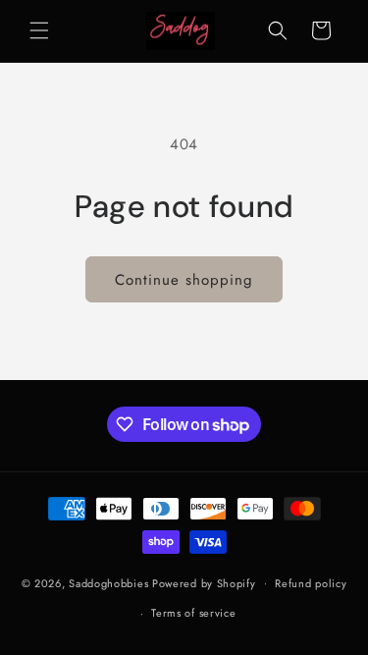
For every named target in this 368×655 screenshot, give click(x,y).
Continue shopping (184, 280)
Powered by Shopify (204, 582)
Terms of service (193, 613)
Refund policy (310, 583)
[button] (39, 30)
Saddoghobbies (108, 582)
